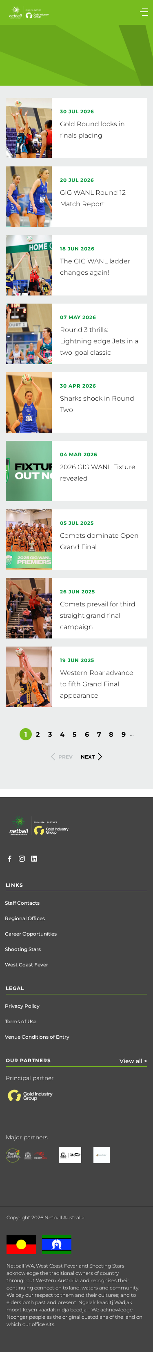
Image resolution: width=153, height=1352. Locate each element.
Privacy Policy (22, 1006)
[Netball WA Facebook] (10, 859)
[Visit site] (38, 1102)
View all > (133, 1061)
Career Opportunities (31, 934)
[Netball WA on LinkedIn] (34, 859)
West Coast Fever (26, 965)
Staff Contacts (22, 903)
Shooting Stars (23, 949)
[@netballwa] (22, 859)
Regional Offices (25, 918)
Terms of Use (20, 1021)
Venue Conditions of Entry (37, 1037)
